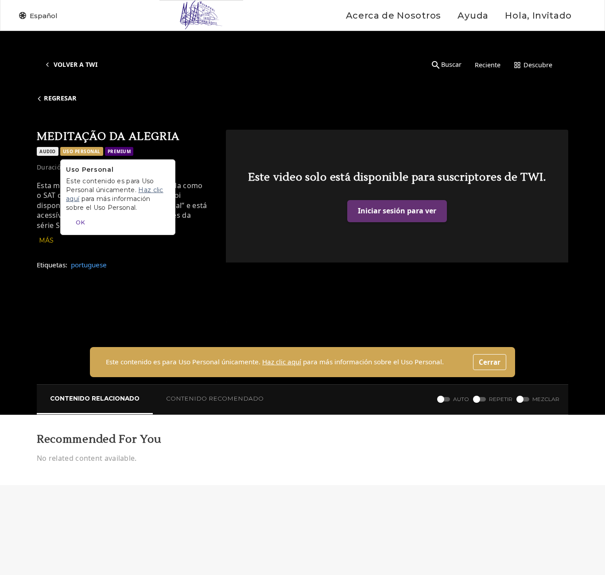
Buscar (451, 64)
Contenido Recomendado (215, 398)
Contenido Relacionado (95, 398)
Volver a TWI (75, 64)
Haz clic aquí (281, 361)
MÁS (46, 240)
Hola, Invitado (538, 15)
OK (80, 222)
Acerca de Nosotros (393, 15)
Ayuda (473, 15)
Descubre (538, 65)
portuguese (89, 264)
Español (44, 16)
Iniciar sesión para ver (397, 211)
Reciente (487, 65)
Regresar (60, 98)
